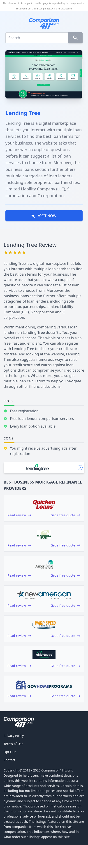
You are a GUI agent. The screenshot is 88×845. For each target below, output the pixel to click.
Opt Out (10, 752)
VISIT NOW (47, 215)
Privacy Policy (14, 736)
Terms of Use (13, 744)
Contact (9, 760)
